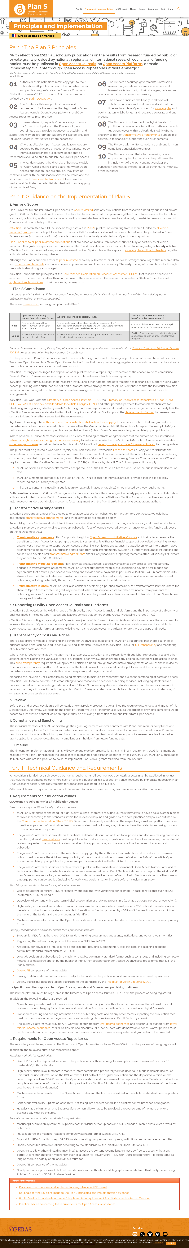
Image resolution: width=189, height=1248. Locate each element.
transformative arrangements (141, 134)
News (133, 9)
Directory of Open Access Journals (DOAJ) (73, 399)
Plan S (78, 9)
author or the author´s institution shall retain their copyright (80, 422)
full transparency (146, 644)
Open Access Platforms (122, 64)
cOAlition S (121, 9)
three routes (31, 304)
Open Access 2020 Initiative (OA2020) (113, 537)
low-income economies (114, 1023)
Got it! (171, 1243)
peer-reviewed (83, 210)
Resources (153, 9)
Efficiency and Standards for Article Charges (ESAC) (64, 404)
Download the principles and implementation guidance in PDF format (63, 1187)
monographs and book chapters (145, 250)
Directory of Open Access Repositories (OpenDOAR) (140, 399)
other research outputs (29, 264)
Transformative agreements (35, 537)
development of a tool (139, 412)
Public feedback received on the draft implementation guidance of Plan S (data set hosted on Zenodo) (84, 1198)
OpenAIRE (23, 970)
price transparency (28, 663)
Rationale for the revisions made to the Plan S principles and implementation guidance (74, 1192)
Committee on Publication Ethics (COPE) (47, 821)
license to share (123, 450)
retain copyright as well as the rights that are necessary (44, 440)
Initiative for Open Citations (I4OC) (128, 981)
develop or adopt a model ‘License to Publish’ (126, 444)
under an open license (23, 444)
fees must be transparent (48, 179)
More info (158, 1242)
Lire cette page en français (36, 35)
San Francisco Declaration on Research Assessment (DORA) (100, 274)
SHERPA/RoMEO (20, 404)
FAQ (163, 9)
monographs (163, 108)
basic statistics (51, 839)
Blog (170, 9)
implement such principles (26, 282)
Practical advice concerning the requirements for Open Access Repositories (67, 1204)
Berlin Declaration (40, 98)
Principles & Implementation (99, 9)
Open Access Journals (77, 64)
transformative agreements (67, 553)
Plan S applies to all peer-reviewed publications (39, 242)
